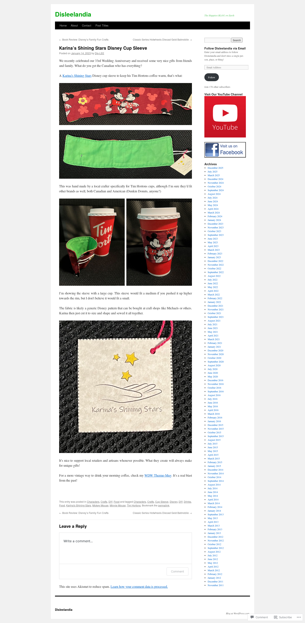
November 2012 (216, 540)
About (74, 25)
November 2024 (216, 182)
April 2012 (213, 566)
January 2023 (214, 257)
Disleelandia (73, 14)
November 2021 (216, 309)
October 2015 (214, 432)
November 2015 (216, 428)
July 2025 (212, 171)
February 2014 (215, 507)
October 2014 (214, 477)
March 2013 (214, 525)
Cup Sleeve (161, 501)
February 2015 (215, 462)
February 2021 (215, 343)
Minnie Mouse (118, 505)
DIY (110, 501)
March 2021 (214, 339)
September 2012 (216, 547)
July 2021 (212, 324)
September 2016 (216, 391)
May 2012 (213, 562)
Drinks (187, 501)
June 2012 (213, 559)
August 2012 (214, 551)
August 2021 (214, 320)
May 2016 (213, 406)
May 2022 (213, 287)
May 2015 (213, 451)
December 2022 (215, 261)
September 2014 (216, 480)
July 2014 (212, 488)
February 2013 (215, 529)
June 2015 (213, 447)
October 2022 (214, 268)
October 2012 (214, 544)
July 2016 (212, 398)
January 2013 (214, 533)
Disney (173, 501)
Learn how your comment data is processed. (139, 586)
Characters (93, 501)
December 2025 (215, 167)
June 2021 (213, 328)
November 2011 (216, 585)
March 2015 (214, 458)
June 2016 (213, 402)
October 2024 (214, 186)
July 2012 (212, 555)
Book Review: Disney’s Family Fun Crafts (84, 39)
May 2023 (213, 242)
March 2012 (214, 570)
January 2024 (214, 220)
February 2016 (215, 417)
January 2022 (214, 302)
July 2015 (212, 443)
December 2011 (215, 581)
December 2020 (215, 350)
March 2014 (214, 503)
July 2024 (212, 197)
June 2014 (213, 492)
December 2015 (215, 425)
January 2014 (214, 510)
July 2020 (212, 369)
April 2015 (213, 454)
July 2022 (212, 279)
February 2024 (215, 216)
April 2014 (213, 499)
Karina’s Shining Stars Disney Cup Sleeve (103, 48)
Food (117, 501)
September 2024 (216, 190)
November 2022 (216, 264)
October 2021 (214, 313)
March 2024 (214, 212)
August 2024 (214, 193)
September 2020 (216, 361)
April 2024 (213, 208)
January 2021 (214, 346)
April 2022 (213, 290)
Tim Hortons (134, 505)
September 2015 (216, 436)
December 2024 (215, 179)
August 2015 (214, 439)
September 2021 (216, 316)
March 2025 (214, 175)
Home (63, 25)
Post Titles (102, 25)
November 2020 (216, 354)
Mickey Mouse (100, 505)
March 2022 (214, 294)
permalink (163, 505)
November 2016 (216, 384)
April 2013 (213, 521)
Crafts (104, 501)
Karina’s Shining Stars (77, 75)
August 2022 (214, 275)
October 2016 (214, 387)
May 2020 (213, 376)
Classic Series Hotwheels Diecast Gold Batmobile (162, 39)
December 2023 (215, 223)
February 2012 (215, 574)
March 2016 (214, 413)
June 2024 (213, 201)
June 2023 (213, 238)
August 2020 (214, 365)
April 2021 (213, 335)
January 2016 (214, 421)
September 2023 (216, 234)
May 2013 (213, 518)
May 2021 (213, 331)
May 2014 (213, 495)
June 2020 (213, 372)
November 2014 (216, 473)
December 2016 (215, 380)
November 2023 (216, 227)
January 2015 (214, 466)
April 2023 (213, 246)
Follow (211, 77)
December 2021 (215, 305)
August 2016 (214, 395)
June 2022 (213, 283)
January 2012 (214, 577)
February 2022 (215, 298)
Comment (177, 571)
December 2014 (215, 469)
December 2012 (215, 536)
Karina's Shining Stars (78, 505)
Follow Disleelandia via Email (225, 48)
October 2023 (214, 231)
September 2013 (216, 514)
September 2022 (216, 272)
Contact (86, 25)
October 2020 (214, 357)
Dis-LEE (99, 53)
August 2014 (214, 484)
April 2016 (213, 410)
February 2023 (215, 253)
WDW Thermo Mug (157, 475)
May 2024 (213, 205)
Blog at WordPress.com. (238, 613)
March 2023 (214, 249)
